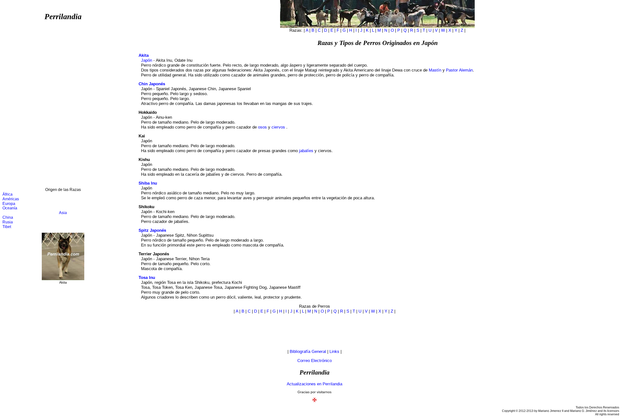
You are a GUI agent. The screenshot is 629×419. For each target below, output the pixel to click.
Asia (63, 213)
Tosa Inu (147, 277)
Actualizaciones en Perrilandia (314, 384)
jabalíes (306, 150)
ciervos (278, 127)
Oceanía (9, 208)
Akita (144, 55)
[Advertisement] (63, 106)
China (7, 217)
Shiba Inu (148, 183)
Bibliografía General (308, 351)
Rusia (7, 222)
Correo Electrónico (314, 360)
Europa (8, 204)
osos (262, 127)
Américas (10, 199)
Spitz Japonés (152, 230)
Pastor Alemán (459, 70)
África (7, 194)
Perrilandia (63, 16)
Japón (146, 60)
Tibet (6, 227)
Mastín (435, 70)
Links (334, 351)
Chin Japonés (152, 84)
